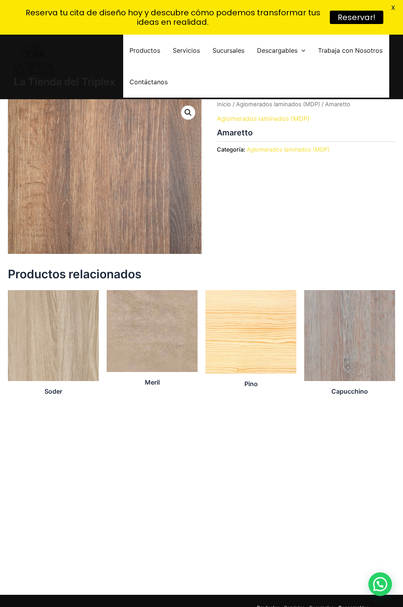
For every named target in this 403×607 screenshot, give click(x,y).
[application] (301, 50)
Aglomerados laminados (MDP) (278, 104)
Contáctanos (148, 82)
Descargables (277, 50)
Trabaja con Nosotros (350, 50)
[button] (188, 112)
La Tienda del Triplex (64, 82)
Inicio (224, 104)
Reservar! (356, 17)
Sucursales (228, 50)
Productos (144, 50)
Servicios (186, 50)
